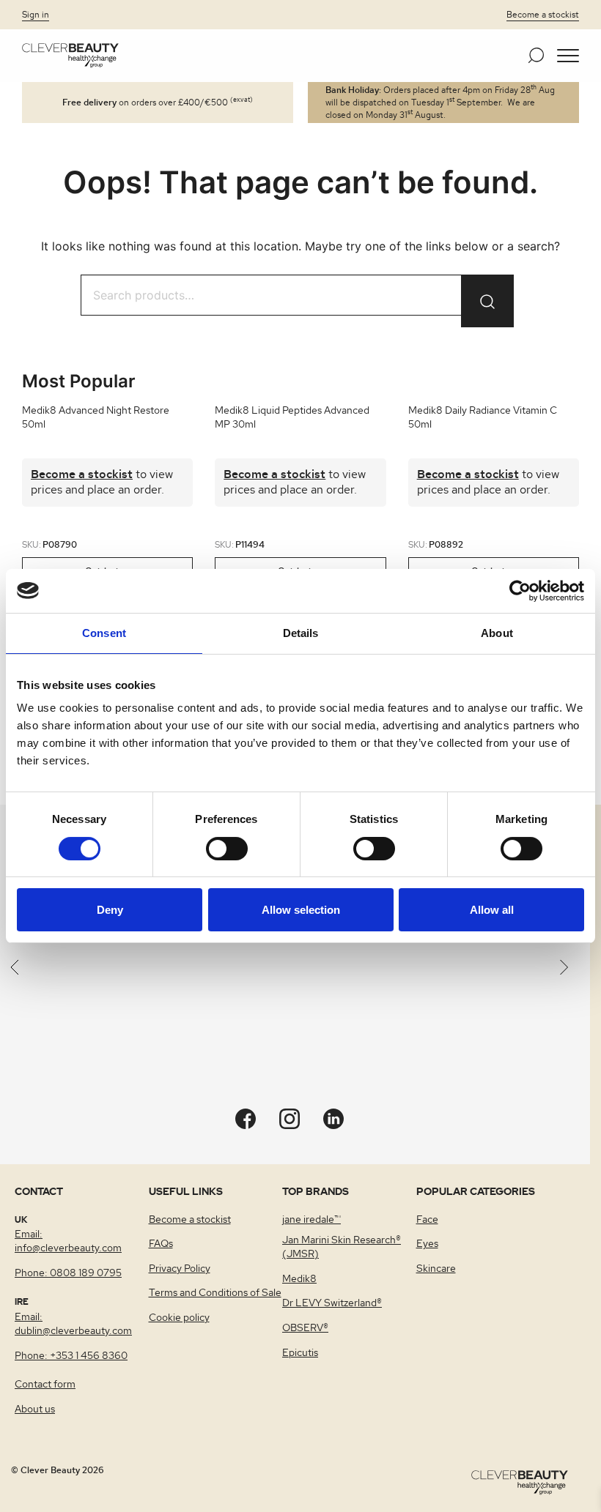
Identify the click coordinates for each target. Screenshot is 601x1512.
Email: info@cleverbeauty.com (68, 1241)
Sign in (35, 14)
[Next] (564, 969)
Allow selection (301, 910)
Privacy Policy (179, 1269)
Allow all (492, 910)
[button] (568, 55)
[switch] (227, 848)
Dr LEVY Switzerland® (332, 1303)
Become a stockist (542, 14)
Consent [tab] (104, 633)
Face (427, 1220)
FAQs (161, 1244)
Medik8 (299, 1279)
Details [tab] (301, 633)
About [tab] (497, 633)
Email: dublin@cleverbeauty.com (73, 1324)
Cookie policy (179, 1318)
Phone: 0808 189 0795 (68, 1273)
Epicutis (300, 1353)
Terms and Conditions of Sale (215, 1293)
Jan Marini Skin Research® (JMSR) (341, 1247)
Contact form (45, 1384)
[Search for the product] (487, 301)
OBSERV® (305, 1328)
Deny (110, 910)
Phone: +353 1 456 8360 (71, 1356)
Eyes (427, 1244)
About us (35, 1409)
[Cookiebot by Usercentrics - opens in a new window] (520, 591)
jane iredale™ (311, 1220)
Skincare (436, 1269)
